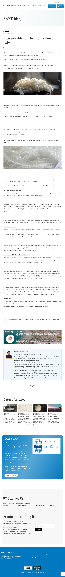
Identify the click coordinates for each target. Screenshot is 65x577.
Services (29, 5)
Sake (6, 48)
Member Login (44, 554)
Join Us (42, 555)
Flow (33, 554)
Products (14, 5)
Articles (40, 5)
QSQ (19, 5)
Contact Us (61, 551)
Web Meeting (39, 505)
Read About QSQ (11, 475)
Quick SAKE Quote (36, 557)
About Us (34, 6)
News (45, 5)
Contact (51, 505)
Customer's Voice (35, 555)
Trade (24, 5)
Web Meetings (55, 551)
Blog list (32, 386)
